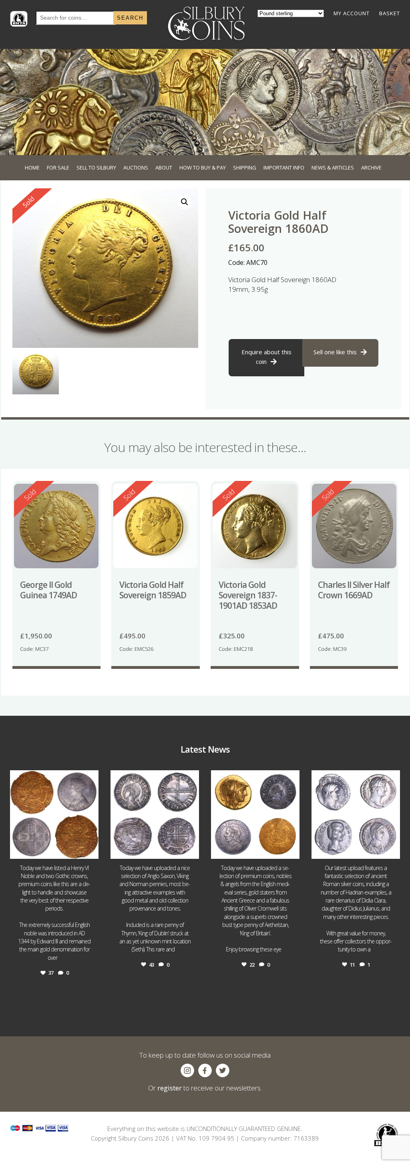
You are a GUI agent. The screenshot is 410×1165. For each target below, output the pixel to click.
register (169, 1087)
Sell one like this (335, 352)
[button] (184, 202)
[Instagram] (90, 849)
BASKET (389, 13)
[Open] (54, 814)
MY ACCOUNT (352, 13)
